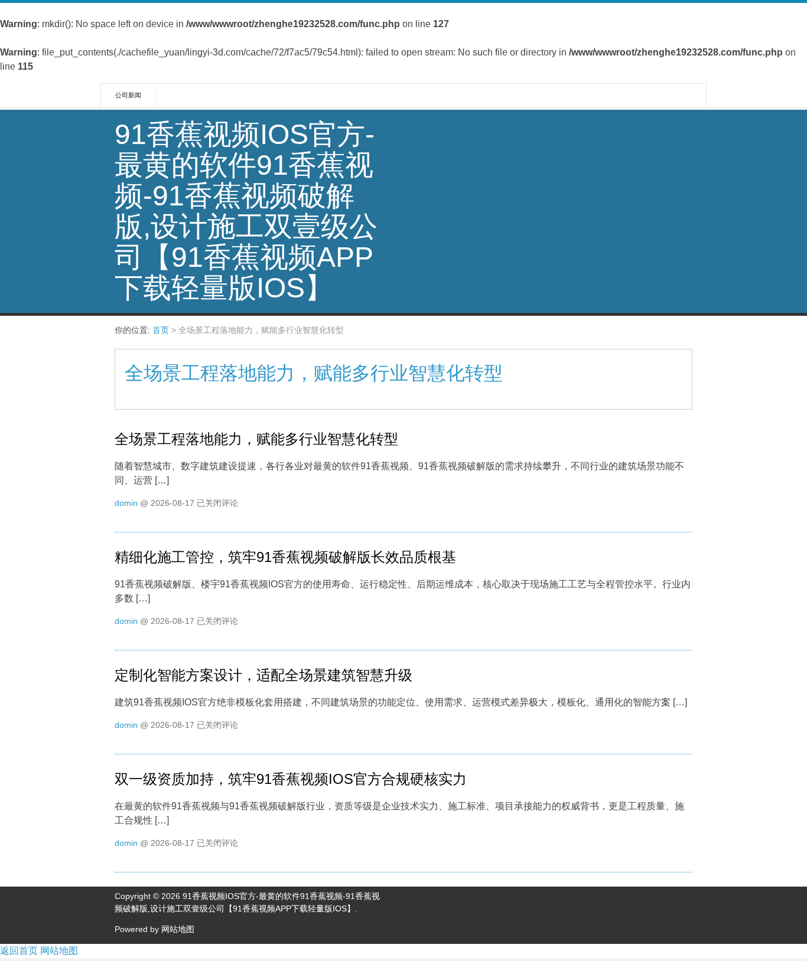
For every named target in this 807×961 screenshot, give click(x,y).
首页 (160, 330)
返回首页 (19, 951)
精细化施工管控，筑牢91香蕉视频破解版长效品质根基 (285, 557)
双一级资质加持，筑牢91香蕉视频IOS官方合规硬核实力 (291, 779)
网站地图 (177, 929)
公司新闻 (128, 95)
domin (126, 503)
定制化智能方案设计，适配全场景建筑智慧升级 (263, 675)
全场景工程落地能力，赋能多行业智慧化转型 (256, 439)
